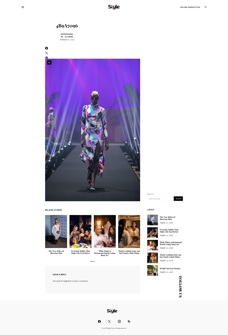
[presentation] (50, 239)
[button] (91, 261)
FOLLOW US (180, 287)
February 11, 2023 (67, 39)
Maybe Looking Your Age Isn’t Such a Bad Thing (105, 252)
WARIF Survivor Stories (129, 251)
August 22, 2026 (166, 222)
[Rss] (129, 320)
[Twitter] (109, 320)
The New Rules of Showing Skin (167, 218)
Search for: (150, 194)
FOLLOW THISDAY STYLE (190, 7)
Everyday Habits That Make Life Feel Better (56, 252)
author (68, 36)
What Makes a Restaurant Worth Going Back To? (80, 253)
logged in (67, 281)
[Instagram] (119, 320)
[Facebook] (99, 320)
